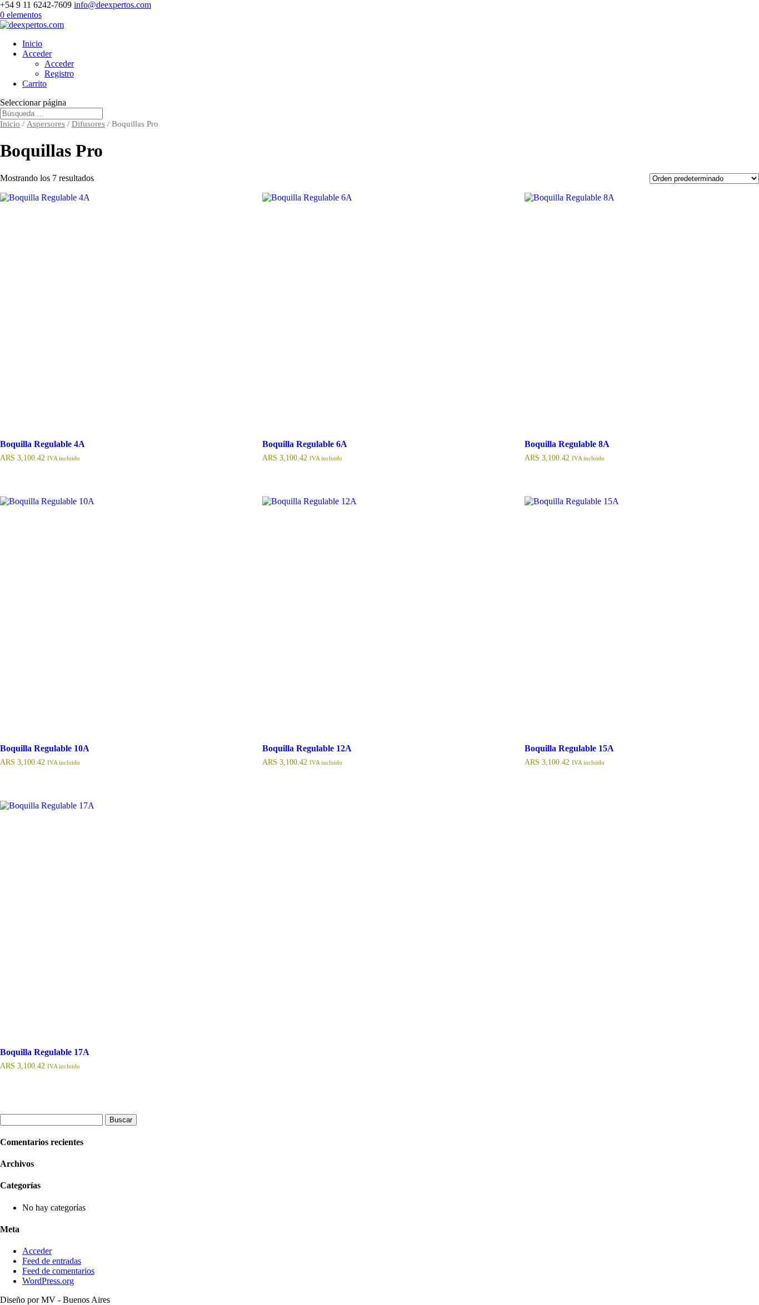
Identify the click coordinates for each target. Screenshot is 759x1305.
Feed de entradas (51, 1261)
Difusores (88, 123)
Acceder (37, 53)
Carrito (34, 83)
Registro (59, 73)
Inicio (32, 43)
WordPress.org (48, 1281)
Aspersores (46, 123)
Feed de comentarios (58, 1271)
